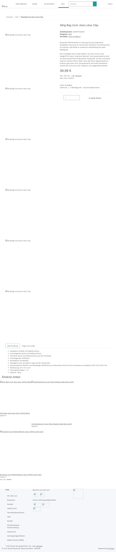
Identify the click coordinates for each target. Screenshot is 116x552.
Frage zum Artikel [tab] (28, 346)
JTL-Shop (111, 548)
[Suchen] (95, 3)
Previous (9, 86)
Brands (10, 521)
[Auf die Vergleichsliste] (7, 31)
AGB (8, 517)
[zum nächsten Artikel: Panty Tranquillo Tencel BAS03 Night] (45, 17)
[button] (100, 4)
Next (8, 342)
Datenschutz (12, 508)
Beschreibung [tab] (12, 346)
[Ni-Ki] (5, 6)
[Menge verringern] (61, 97)
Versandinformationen (15, 512)
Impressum (11, 532)
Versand (78, 76)
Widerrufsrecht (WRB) (15, 540)
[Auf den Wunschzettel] (11, 31)
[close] (7, 26)
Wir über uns (12, 496)
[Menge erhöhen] (81, 97)
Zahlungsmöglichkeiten (16, 536)
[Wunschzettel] (104, 4)
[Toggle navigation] (4, 2)
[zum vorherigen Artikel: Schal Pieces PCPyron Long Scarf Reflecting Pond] (49, 17)
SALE (70, 34)
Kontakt (10, 504)
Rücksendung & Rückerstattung (13, 526)
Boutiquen (11, 500)
